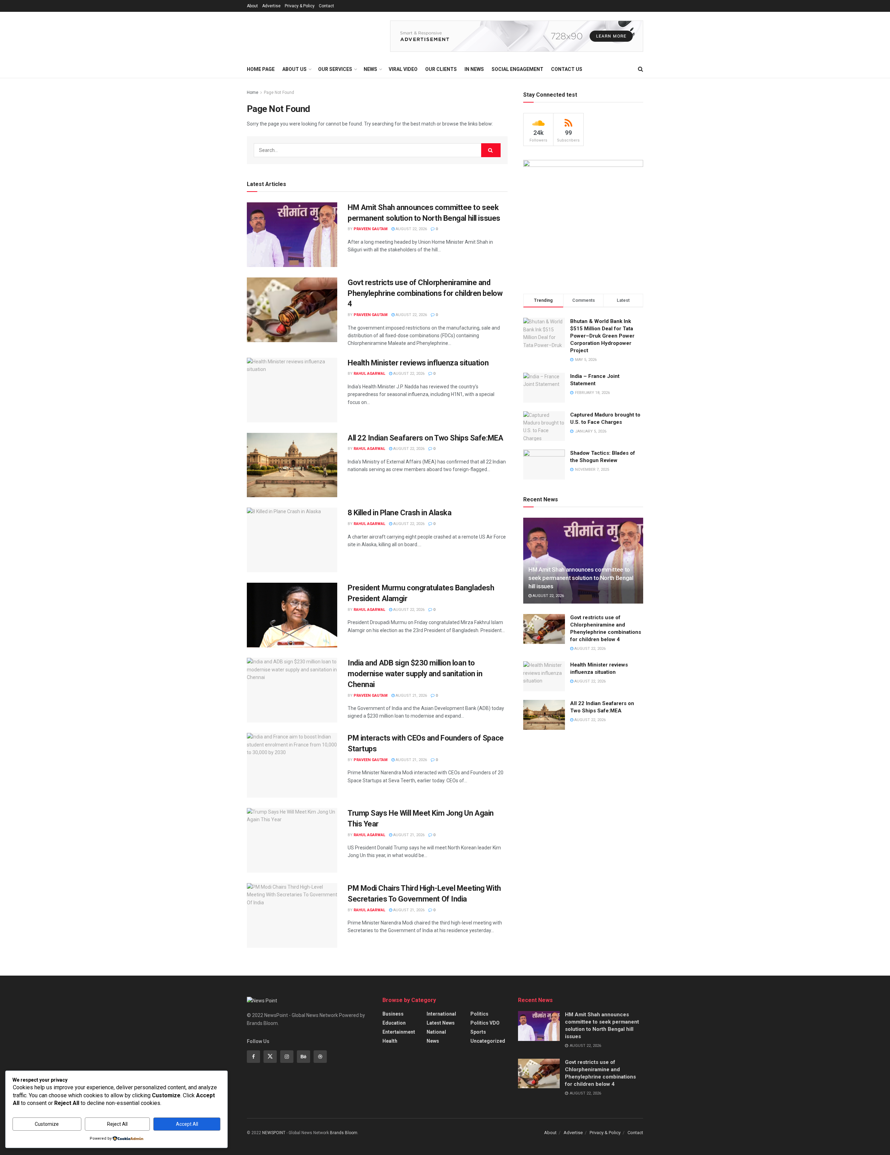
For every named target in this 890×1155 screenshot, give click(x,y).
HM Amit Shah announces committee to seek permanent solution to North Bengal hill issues (580, 578)
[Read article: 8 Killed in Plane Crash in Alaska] (292, 540)
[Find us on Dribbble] (320, 1056)
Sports (478, 1032)
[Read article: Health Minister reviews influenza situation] (292, 390)
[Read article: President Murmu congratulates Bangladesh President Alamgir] (292, 615)
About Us (294, 69)
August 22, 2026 (411, 229)
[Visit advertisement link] (516, 36)
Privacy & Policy (300, 5)
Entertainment (398, 1032)
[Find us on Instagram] (286, 1056)
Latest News (441, 1023)
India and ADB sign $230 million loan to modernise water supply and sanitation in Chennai (415, 674)
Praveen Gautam (371, 229)
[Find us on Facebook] (253, 1056)
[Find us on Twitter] (270, 1056)
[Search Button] (640, 69)
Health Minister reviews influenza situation (418, 362)
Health (389, 1041)
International (441, 1014)
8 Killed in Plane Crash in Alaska (399, 512)
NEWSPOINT (273, 1132)
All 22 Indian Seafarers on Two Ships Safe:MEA (425, 438)
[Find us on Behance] (303, 1056)
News (433, 1041)
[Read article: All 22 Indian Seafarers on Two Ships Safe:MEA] (292, 465)
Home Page (261, 69)
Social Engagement (517, 69)
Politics (479, 1014)
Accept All (187, 1124)
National (436, 1032)
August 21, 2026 (411, 695)
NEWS (370, 69)
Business (393, 1014)
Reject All (117, 1124)
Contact (326, 5)
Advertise (271, 5)
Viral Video (403, 69)
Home (252, 92)
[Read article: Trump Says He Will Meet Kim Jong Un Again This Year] (292, 840)
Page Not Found (279, 92)
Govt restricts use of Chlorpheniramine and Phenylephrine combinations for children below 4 (425, 293)
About (252, 5)
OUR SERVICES (335, 69)
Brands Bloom (343, 1132)
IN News (474, 69)
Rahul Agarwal (369, 373)
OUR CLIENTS (441, 69)
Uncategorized (487, 1041)
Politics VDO (485, 1023)
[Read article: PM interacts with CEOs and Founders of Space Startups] (292, 765)
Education (394, 1023)
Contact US (566, 69)
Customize (47, 1124)
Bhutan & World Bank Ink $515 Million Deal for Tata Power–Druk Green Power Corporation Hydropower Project (602, 336)
